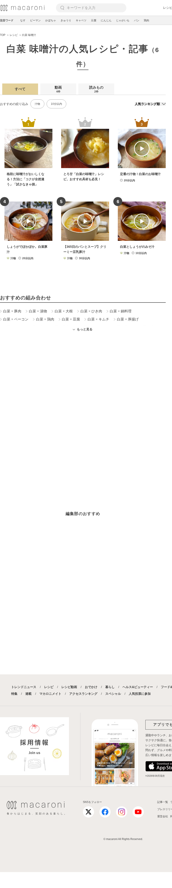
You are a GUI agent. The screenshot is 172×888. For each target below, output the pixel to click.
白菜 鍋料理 (120, 311)
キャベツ (81, 20)
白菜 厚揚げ (128, 319)
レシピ (49, 687)
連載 (28, 693)
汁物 (37, 103)
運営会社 (162, 816)
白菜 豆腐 (71, 319)
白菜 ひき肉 (91, 311)
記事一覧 (162, 802)
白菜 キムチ (98, 319)
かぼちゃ (50, 20)
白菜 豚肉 (12, 311)
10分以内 (56, 103)
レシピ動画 (69, 687)
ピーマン (35, 20)
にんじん (106, 20)
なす (23, 20)
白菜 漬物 (38, 311)
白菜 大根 (64, 311)
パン (136, 20)
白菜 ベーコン (15, 319)
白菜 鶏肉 (45, 319)
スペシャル (113, 693)
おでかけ (91, 687)
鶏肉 (146, 20)
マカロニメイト (50, 693)
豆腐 (93, 20)
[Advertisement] (83, 395)
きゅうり (65, 20)
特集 (14, 693)
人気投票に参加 (140, 693)
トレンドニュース (23, 687)
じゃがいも (122, 20)
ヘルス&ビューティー (138, 687)
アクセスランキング (83, 693)
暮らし (110, 687)
